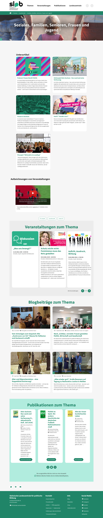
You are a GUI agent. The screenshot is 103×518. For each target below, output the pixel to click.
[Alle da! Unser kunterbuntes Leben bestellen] (42, 413)
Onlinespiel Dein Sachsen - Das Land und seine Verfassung (69, 79)
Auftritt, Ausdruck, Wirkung (77, 252)
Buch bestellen (24, 462)
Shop (68, 507)
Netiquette (84, 517)
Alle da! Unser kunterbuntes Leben (53, 413)
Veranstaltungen (44, 5)
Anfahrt (48, 507)
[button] (82, 290)
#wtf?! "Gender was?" (61, 116)
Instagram (86, 504)
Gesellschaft (22, 13)
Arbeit (60, 218)
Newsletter (70, 504)
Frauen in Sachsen (23, 116)
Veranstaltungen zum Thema (51, 226)
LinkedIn (85, 511)
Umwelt (43, 218)
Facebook (85, 501)
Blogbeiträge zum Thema (51, 302)
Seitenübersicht (71, 511)
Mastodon (86, 514)
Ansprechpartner (50, 501)
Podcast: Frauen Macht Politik (27, 78)
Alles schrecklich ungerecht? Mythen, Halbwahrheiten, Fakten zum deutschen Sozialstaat (81, 419)
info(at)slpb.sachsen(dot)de (18, 508)
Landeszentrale (75, 5)
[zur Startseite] (16, 5)
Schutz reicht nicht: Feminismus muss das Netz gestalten (51, 251)
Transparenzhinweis (51, 517)
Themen (30, 5)
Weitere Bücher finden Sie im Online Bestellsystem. (52, 478)
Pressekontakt (49, 504)
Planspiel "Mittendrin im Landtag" (28, 155)
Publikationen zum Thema (51, 405)
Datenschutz (57, 511)
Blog (68, 501)
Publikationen (60, 5)
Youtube (85, 507)
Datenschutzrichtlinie (32, 203)
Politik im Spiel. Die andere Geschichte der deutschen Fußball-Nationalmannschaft (27, 419)
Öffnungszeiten (56, 507)
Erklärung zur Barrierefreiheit (53, 514)
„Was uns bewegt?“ (22, 248)
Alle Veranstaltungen (73, 291)
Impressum (49, 511)
